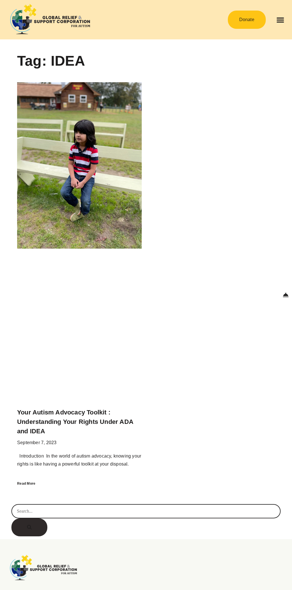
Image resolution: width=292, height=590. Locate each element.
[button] (280, 20)
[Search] (29, 527)
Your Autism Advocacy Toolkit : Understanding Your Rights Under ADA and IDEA (75, 422)
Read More (26, 484)
